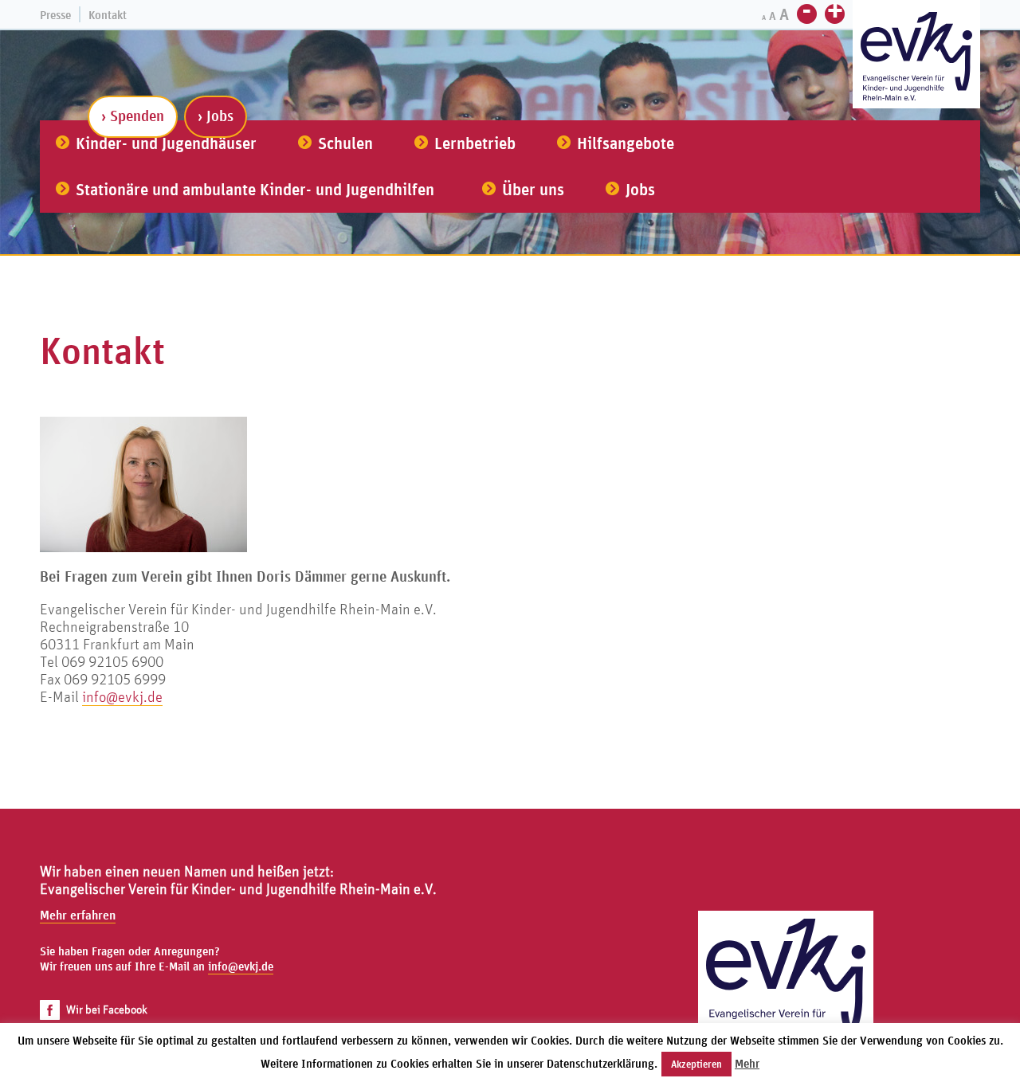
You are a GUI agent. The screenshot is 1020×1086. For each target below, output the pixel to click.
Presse (55, 14)
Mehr (747, 1063)
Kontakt (107, 14)
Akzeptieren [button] (696, 1064)
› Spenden (132, 115)
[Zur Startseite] (916, 56)
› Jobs (215, 115)
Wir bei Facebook (106, 1009)
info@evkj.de (122, 696)
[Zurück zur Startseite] (785, 998)
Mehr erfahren (78, 915)
